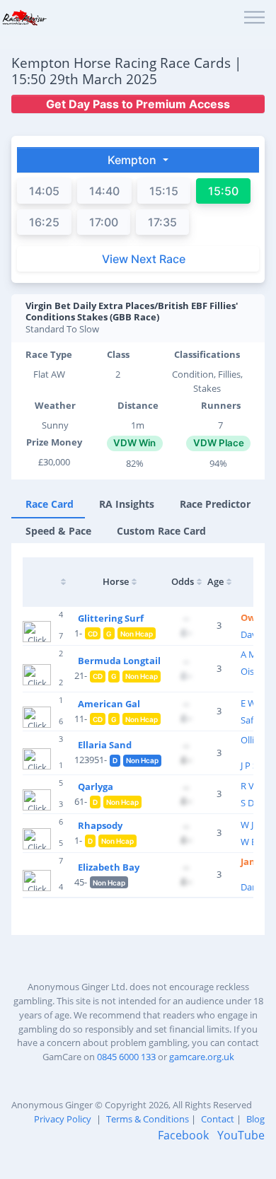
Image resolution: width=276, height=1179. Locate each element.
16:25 (44, 222)
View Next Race (143, 259)
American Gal (109, 703)
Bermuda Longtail (119, 660)
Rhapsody (100, 825)
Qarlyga (95, 786)
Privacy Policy (62, 1119)
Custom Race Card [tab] (161, 531)
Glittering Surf (111, 618)
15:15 (163, 191)
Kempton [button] (133, 160)
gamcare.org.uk (201, 1056)
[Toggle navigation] (254, 18)
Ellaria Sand (105, 744)
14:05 (44, 191)
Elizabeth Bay (108, 867)
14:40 (104, 191)
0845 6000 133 (126, 1056)
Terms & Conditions (147, 1119)
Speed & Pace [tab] (58, 531)
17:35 (162, 222)
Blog (255, 1119)
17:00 (103, 222)
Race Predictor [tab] (215, 504)
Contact (217, 1119)
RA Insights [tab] (126, 504)
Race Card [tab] (49, 504)
